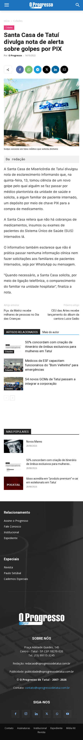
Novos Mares (34, 441)
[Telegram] (38, 69)
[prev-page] (6, 398)
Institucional (11, 532)
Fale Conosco (12, 526)
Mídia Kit (70, 728)
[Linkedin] (55, 69)
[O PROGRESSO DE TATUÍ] (41, 5)
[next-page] (12, 398)
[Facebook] (20, 69)
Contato (9, 728)
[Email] (64, 69)
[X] (46, 69)
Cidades (17, 21)
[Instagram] (26, 714)
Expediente (11, 538)
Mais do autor (50, 332)
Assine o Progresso (16, 520)
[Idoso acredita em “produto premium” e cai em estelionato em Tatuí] (13, 483)
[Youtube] (67, 714)
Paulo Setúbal (12, 573)
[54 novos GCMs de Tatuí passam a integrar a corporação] (13, 383)
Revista (8, 567)
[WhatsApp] (29, 69)
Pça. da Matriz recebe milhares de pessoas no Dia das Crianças (21, 314)
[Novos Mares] (13, 446)
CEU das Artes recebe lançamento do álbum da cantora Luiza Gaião (63, 314)
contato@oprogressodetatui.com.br (47, 688)
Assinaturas (23, 728)
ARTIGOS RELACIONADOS (22, 332)
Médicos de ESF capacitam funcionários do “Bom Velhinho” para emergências (51, 365)
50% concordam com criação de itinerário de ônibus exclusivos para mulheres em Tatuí (50, 346)
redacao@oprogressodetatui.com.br (47, 663)
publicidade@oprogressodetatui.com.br (49, 671)
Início (7, 21)
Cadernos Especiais (16, 579)
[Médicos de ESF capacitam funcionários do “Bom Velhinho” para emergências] (13, 365)
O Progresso (15, 55)
